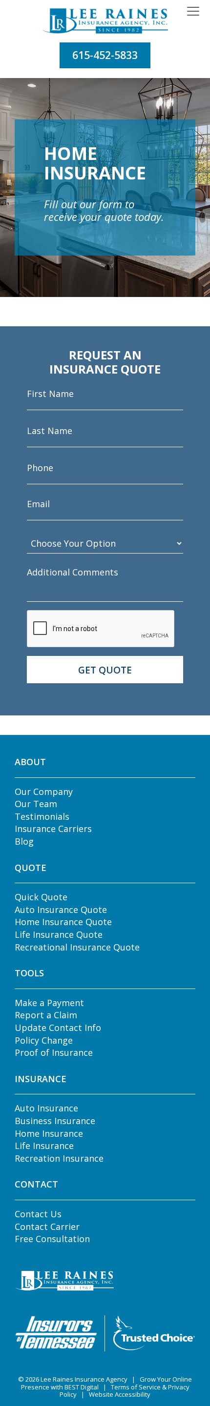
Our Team (36, 804)
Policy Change (44, 1040)
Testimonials (42, 816)
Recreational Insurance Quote (77, 947)
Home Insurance (49, 1133)
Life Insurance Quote (59, 934)
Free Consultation (52, 1239)
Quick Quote (41, 897)
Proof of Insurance (54, 1052)
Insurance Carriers (53, 828)
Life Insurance (44, 1145)
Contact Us (38, 1214)
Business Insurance (55, 1121)
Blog (24, 841)
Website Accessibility (119, 1394)
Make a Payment (49, 1003)
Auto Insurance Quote (61, 909)
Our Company (44, 791)
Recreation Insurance (59, 1158)
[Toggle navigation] (193, 12)
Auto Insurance (46, 1108)
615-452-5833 (105, 55)
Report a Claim (46, 1015)
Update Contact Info (58, 1027)
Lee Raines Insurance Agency (84, 1379)
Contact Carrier (47, 1226)
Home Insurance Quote (63, 922)
